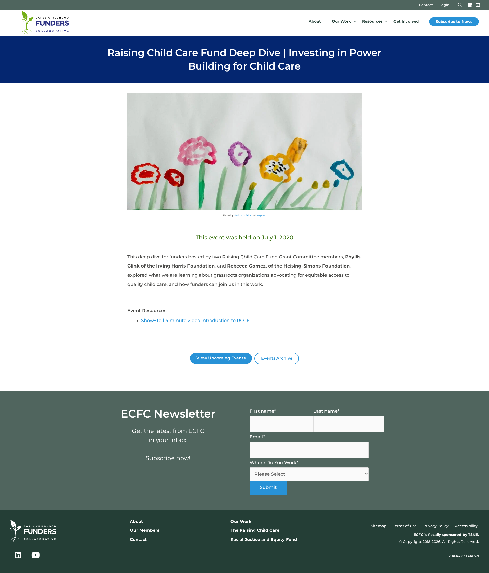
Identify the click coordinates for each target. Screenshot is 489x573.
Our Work (240, 521)
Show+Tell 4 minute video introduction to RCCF (195, 320)
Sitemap (378, 526)
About (136, 521)
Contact (138, 539)
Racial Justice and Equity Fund (263, 539)
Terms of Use (405, 526)
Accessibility (466, 526)
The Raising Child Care (254, 530)
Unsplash (260, 215)
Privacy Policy (436, 526)
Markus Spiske (242, 215)
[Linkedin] (470, 5)
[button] (460, 5)
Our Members (144, 530)
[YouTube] (478, 5)
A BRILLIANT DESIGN (464, 555)
